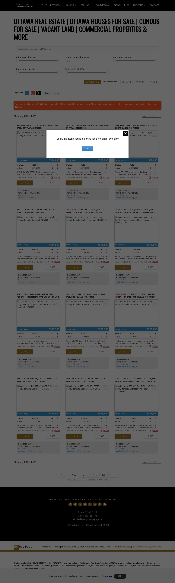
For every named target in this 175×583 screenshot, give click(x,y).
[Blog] (105, 504)
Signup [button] (48, 93)
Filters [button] (152, 82)
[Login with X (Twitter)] (38, 95)
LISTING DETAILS (25, 182)
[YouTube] (85, 504)
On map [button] (125, 82)
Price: (26, 57)
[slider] (17, 60)
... (96, 474)
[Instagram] (80, 504)
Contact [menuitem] (154, 5)
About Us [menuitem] (138, 5)
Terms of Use (107, 576)
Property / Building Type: (77, 57)
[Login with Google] (33, 95)
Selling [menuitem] (85, 5)
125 (103, 474)
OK (120, 576)
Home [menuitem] (43, 5)
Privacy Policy (125, 547)
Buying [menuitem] (70, 5)
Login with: (19, 93)
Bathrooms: (25, 69)
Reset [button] (138, 82)
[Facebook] (70, 504)
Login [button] (56, 93)
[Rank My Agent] (95, 504)
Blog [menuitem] (126, 5)
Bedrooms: (122, 57)
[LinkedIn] (90, 504)
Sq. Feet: (74, 69)
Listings (55, 5)
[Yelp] (100, 504)
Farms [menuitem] (117, 5)
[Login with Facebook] (27, 95)
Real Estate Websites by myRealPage (146, 547)
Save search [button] (91, 82)
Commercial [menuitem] (103, 5)
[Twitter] (75, 504)
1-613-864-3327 (24, 195)
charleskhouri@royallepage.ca (30, 197)
